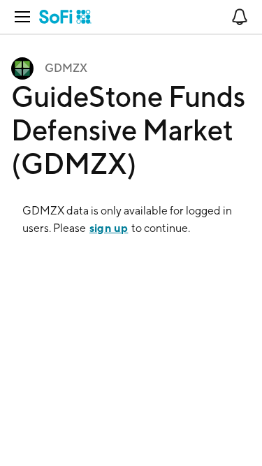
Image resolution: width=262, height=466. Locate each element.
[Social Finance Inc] (65, 17)
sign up (108, 228)
